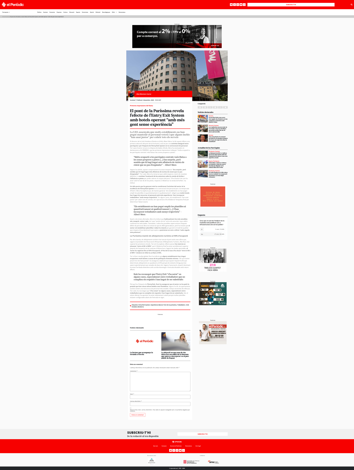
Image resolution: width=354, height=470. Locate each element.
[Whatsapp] (244, 4)
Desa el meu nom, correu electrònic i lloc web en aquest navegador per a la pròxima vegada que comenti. (160, 410)
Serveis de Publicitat (176, 446)
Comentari (134, 371)
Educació (71, 12)
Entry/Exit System (144, 305)
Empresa (59, 12)
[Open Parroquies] (9, 12)
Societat (45, 12)
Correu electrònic (136, 401)
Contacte (164, 446)
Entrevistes (85, 12)
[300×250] (213, 207)
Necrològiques (106, 12)
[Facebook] (231, 4)
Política (39, 12)
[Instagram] (237, 4)
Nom (132, 394)
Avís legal (198, 446)
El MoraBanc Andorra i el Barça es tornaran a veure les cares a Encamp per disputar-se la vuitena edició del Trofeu (217, 165)
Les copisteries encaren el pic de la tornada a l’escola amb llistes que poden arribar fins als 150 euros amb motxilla (218, 129)
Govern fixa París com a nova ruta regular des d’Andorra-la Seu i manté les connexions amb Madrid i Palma (218, 120)
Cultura (65, 12)
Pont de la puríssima (170, 305)
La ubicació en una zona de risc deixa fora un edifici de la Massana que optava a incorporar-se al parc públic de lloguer (175, 355)
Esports (78, 12)
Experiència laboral (157, 305)
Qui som (155, 446)
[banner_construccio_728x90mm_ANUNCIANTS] (160, 322)
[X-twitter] (234, 4)
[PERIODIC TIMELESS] (213, 271)
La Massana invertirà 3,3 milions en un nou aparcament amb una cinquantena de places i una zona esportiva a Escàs (218, 155)
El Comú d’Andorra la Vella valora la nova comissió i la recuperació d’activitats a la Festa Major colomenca (218, 174)
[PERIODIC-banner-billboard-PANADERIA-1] (177, 47)
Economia (52, 12)
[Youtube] (241, 4)
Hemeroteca (122, 12)
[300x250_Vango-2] (213, 305)
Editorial (98, 12)
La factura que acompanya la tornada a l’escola (141, 353)
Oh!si (113, 12)
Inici (3, 16)
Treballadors (181, 305)
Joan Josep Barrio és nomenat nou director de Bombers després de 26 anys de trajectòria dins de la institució (218, 139)
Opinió (92, 12)
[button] (351, 4)
